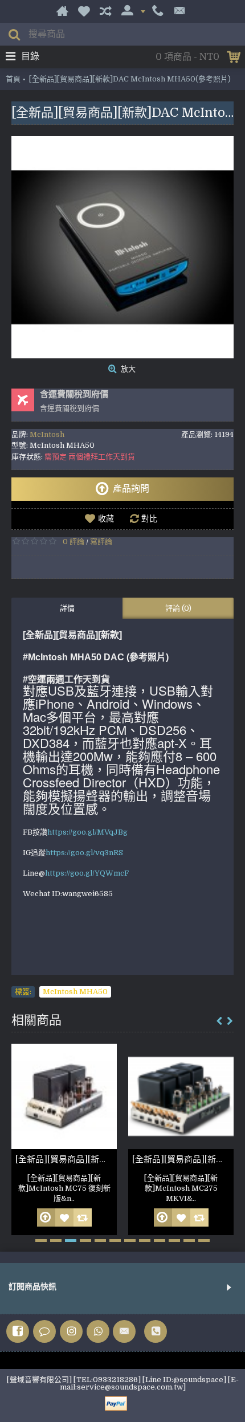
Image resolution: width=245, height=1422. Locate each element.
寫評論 (101, 541)
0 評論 (73, 541)
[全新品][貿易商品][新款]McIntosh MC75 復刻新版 (66, 1159)
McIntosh (47, 434)
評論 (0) (178, 608)
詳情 (67, 608)
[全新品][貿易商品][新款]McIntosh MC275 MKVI (183, 1159)
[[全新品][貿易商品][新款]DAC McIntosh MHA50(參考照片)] (122, 247)
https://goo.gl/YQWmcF (87, 873)
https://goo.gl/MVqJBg (87, 832)
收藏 (106, 518)
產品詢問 (131, 489)
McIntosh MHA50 (75, 991)
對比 (149, 518)
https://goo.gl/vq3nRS (84, 852)
